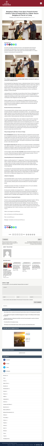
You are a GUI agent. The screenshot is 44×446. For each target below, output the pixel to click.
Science (4, 425)
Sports (4, 428)
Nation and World (6, 409)
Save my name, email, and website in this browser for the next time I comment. (18, 299)
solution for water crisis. (34, 194)
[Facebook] (5, 44)
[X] (10, 44)
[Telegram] (16, 44)
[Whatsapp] (14, 44)
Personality (5, 417)
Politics (4, 420)
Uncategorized (6, 438)
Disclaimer (31, 444)
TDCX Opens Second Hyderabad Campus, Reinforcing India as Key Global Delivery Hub (19, 324)
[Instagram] (7, 44)
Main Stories (5, 407)
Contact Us (13, 444)
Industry (4, 401)
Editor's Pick (5, 383)
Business (5, 375)
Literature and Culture (7, 404)
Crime (4, 380)
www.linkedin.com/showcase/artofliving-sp (16, 219)
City (4, 378)
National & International (24, 17)
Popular (4, 422)
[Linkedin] (12, 44)
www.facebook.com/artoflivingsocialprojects (14, 214)
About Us (9, 444)
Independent (5, 399)
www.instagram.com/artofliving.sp (13, 211)
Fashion (4, 391)
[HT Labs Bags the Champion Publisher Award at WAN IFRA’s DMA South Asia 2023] (36, 263)
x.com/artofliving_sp (10, 217)
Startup (4, 430)
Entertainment (5, 388)
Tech (4, 433)
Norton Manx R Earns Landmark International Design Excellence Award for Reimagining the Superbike (22, 312)
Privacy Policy (26, 444)
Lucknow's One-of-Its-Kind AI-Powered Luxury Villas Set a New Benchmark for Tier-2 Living (17, 267)
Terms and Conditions (19, 444)
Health (4, 396)
